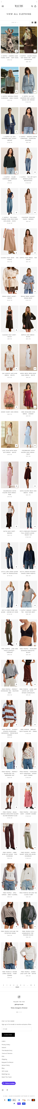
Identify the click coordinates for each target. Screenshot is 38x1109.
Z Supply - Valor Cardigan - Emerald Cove (10, 178)
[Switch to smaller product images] (35, 22)
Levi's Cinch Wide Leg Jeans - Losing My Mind (9, 611)
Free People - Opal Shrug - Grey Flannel (9, 893)
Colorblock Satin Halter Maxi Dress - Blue (28, 452)
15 (31, 985)
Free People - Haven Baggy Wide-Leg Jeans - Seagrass (28, 854)
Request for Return (7, 1062)
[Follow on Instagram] (3, 1090)
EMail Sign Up (6, 1074)
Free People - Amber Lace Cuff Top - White (28, 972)
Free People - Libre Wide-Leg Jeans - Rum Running (9, 854)
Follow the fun (19, 1002)
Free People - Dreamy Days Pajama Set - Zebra (28, 730)
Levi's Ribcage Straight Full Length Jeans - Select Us (28, 533)
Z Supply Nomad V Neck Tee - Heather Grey (28, 611)
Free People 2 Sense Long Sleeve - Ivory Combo (9, 973)
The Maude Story (7, 1050)
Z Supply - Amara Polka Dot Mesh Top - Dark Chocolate (28, 57)
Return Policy (6, 1065)
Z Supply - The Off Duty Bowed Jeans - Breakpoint (28, 178)
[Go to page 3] (3, 985)
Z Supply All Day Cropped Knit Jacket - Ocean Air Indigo (28, 98)
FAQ (3, 1056)
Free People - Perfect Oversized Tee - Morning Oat (9, 773)
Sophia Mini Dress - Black (28, 335)
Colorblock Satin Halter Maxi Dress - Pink (10, 492)
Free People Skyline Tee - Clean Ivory (28, 893)
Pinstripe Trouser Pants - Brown (28, 218)
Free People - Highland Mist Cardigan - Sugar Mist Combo (28, 773)
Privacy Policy (6, 1044)
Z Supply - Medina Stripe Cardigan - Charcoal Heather (28, 138)
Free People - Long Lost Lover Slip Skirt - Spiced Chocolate (28, 691)
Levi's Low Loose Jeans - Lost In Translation (9, 572)
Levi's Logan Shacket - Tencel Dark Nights (28, 572)
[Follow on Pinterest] (7, 1090)
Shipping (4, 1059)
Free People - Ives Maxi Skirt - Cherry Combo (28, 813)
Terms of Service (7, 1053)
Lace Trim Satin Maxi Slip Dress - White (9, 451)
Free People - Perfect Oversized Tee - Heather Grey (10, 691)
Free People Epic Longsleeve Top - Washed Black (28, 933)
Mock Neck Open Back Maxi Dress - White (28, 374)
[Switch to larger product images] (32, 22)
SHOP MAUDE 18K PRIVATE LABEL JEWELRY (19, 1)
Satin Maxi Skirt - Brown (9, 532)
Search (4, 1047)
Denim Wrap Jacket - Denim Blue (28, 297)
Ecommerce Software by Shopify (24, 1096)
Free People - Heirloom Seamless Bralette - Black (28, 650)
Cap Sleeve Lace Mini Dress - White (9, 374)
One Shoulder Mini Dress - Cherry (28, 413)
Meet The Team (7, 1077)
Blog (3, 1068)
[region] (19, 1002)
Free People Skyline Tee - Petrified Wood (9, 932)
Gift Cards (5, 1071)
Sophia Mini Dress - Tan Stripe (28, 258)
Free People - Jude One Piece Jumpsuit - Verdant (10, 650)
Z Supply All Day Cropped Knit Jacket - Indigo (9, 138)
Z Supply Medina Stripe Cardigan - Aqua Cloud (9, 97)
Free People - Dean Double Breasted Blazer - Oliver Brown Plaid (9, 814)
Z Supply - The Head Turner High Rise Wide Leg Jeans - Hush (10, 219)
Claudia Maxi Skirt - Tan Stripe (10, 258)
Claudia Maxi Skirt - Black (9, 335)
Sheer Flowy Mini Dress (9, 412)
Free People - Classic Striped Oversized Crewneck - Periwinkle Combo (9, 732)
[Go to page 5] (34, 985)
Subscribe (8, 1035)
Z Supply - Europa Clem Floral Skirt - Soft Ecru (10, 57)
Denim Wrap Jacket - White (9, 297)
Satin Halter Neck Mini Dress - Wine (28, 492)
